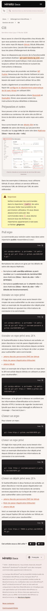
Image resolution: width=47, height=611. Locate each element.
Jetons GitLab (9, 364)
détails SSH (28, 125)
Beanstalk (36, 95)
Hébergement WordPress (19, 19)
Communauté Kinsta (10, 608)
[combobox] (26, 10)
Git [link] (19, 23)
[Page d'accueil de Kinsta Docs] (12, 4)
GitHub (27, 44)
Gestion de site (8, 23)
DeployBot (6, 98)
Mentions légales (24, 597)
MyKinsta (41, 130)
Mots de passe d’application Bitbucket (19, 360)
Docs (4, 19)
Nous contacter (8, 603)
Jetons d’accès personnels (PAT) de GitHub (21, 356)
